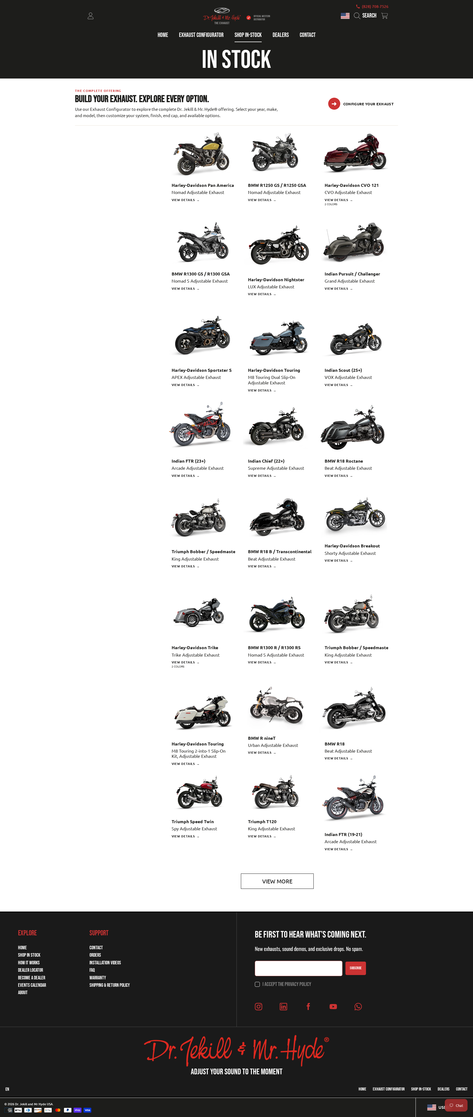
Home (22, 948)
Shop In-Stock (421, 1089)
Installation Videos (105, 963)
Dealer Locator (30, 970)
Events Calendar (32, 985)
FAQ (92, 970)
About (23, 993)
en (7, 1089)
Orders (95, 955)
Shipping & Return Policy (110, 985)
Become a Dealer (31, 978)
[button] (366, 16)
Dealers (443, 1089)
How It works (29, 963)
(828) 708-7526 (375, 6)
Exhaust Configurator (389, 1089)
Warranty (98, 978)
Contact (96, 948)
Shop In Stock (29, 955)
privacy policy (298, 984)
